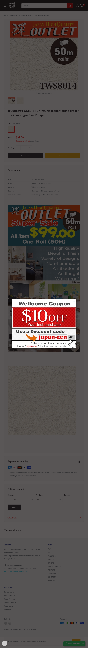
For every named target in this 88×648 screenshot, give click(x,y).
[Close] (74, 302)
